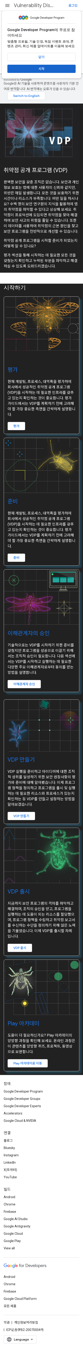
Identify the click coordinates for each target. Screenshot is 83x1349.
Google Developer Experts (22, 1106)
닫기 (41, 57)
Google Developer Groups (22, 1099)
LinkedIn (10, 1162)
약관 (7, 1322)
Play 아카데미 (23, 1023)
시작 (41, 69)
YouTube (10, 1177)
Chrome (9, 1204)
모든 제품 (10, 1306)
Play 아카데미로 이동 (27, 1063)
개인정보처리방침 (26, 1322)
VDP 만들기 (21, 759)
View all (9, 1248)
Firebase (10, 1211)
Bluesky (9, 1148)
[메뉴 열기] (7, 5)
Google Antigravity (17, 1226)
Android (9, 1197)
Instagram (11, 1155)
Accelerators (13, 1113)
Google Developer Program (23, 1091)
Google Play (12, 1241)
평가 (13, 369)
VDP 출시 (19, 891)
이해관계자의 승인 (29, 633)
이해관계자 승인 (24, 684)
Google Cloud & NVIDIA (20, 1120)
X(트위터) (10, 1170)
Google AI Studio (16, 1219)
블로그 (8, 1140)
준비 (13, 501)
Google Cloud (13, 1233)
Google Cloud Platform (20, 1299)
